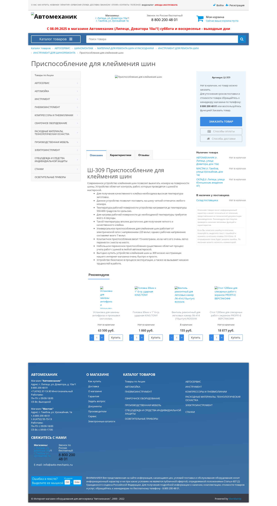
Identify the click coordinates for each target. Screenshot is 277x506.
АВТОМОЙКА (132, 386)
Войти (220, 5)
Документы (95, 406)
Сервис (92, 416)
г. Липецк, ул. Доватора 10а (111, 18)
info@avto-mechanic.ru (58, 464)
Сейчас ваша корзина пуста (222, 20)
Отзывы (143, 155)
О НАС (34, 5)
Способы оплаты (223, 131)
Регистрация (237, 5)
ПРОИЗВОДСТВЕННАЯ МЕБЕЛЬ (143, 405)
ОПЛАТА (115, 5)
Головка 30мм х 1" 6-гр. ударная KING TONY (146, 313)
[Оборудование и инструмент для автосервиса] (56, 16)
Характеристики (120, 155)
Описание (96, 155)
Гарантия (93, 396)
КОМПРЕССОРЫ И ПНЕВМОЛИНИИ (206, 391)
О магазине (95, 391)
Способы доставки (223, 138)
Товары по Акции (135, 381)
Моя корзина (215, 17)
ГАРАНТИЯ (65, 5)
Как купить (94, 381)
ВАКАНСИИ (105, 5)
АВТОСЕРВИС (193, 381)
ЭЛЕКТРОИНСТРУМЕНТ (199, 405)
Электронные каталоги (101, 421)
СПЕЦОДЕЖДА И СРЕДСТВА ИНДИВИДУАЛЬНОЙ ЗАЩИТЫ (153, 412)
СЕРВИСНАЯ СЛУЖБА (79, 5)
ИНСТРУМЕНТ (193, 386)
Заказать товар (221, 121)
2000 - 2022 (118, 498)
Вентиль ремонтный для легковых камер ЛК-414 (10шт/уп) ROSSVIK (186, 315)
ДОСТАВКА (94, 5)
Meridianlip (235, 498)
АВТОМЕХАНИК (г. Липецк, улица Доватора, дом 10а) (207, 161)
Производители (97, 411)
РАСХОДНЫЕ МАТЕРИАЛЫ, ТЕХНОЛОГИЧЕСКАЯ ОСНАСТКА (212, 398)
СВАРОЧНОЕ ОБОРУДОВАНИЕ (142, 398)
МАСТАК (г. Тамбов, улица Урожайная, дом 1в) (209, 172)
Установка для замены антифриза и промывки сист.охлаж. (106, 315)
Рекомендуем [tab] (99, 274)
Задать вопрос (96, 401)
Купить (115, 337)
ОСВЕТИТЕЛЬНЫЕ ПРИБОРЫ (141, 418)
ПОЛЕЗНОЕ (135, 5)
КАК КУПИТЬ (43, 5)
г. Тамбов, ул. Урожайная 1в (112, 20)
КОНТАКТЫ (124, 5)
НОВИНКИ (54, 5)
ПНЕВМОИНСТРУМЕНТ (138, 391)
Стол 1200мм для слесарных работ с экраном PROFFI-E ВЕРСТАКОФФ (226, 315)
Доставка (93, 386)
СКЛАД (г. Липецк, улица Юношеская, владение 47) (210, 182)
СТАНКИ (190, 412)
